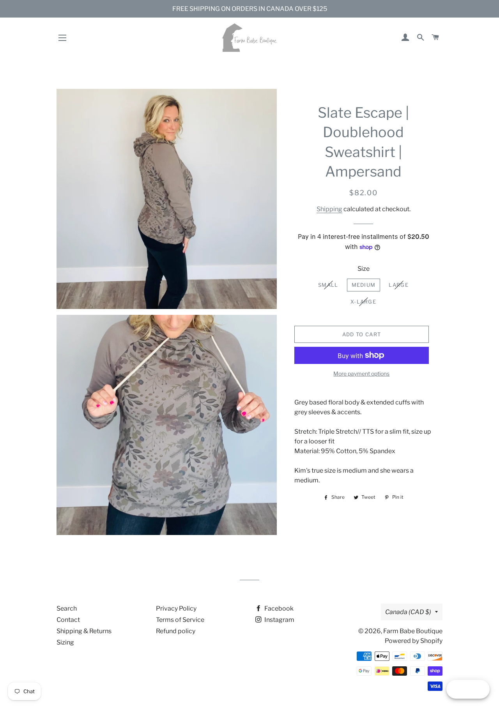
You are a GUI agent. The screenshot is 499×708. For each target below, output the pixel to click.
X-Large (363, 301)
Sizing (65, 642)
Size (363, 268)
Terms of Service (180, 619)
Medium (364, 285)
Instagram (278, 619)
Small (328, 285)
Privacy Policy (176, 608)
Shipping (329, 209)
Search (67, 608)
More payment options (361, 373)
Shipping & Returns (84, 631)
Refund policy (175, 631)
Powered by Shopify (413, 640)
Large (399, 285)
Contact (68, 619)
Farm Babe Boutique (412, 631)
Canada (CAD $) (408, 612)
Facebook (278, 608)
